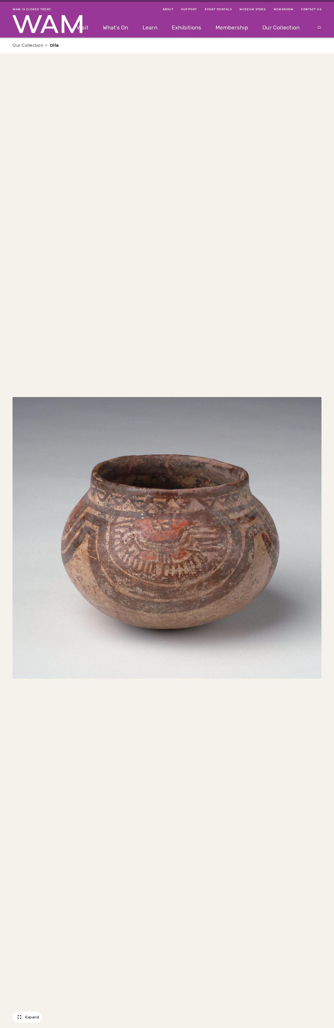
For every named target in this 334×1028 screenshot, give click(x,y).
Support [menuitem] (189, 9)
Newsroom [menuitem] (283, 9)
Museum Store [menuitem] (253, 9)
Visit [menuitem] (82, 27)
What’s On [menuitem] (115, 27)
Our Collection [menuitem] (281, 27)
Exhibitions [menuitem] (186, 27)
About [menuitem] (168, 9)
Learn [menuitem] (149, 27)
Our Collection (28, 45)
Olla (54, 45)
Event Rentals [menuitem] (218, 9)
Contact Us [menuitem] (311, 9)
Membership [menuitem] (232, 27)
